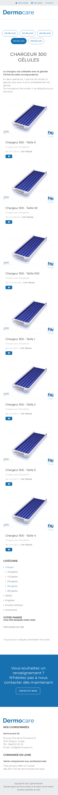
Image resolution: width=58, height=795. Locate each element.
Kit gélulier (10, 600)
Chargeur (9, 567)
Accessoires (11, 610)
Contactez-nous (28, 691)
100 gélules (10, 33)
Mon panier (37, 3)
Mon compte (22, 3)
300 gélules (19, 41)
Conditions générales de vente (28, 790)
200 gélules (45, 33)
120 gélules (27, 33)
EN (49, 3)
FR (46, 3)
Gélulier (8, 595)
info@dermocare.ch (22, 747)
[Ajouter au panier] (9, 156)
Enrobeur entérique (14, 605)
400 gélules (36, 41)
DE (52, 3)
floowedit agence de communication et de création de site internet (28, 787)
